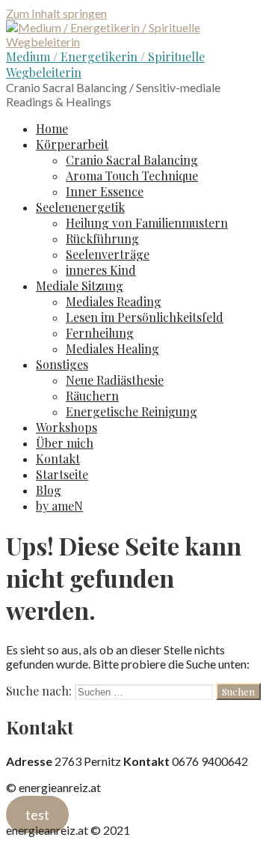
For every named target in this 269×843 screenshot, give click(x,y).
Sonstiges (62, 364)
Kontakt (58, 458)
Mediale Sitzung (79, 285)
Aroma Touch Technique (132, 175)
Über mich (64, 443)
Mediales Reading (113, 301)
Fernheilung (100, 333)
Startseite (62, 474)
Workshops (66, 427)
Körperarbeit (72, 144)
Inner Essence (104, 191)
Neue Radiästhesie (115, 380)
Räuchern (92, 396)
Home (52, 128)
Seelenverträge (107, 254)
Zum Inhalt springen (56, 13)
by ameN (59, 506)
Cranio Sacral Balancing (132, 160)
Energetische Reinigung (131, 411)
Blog (48, 490)
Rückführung (102, 238)
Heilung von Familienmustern (147, 223)
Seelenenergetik (80, 207)
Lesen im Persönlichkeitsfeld (144, 317)
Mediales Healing (112, 348)
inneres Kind (101, 270)
